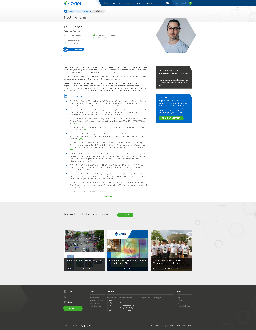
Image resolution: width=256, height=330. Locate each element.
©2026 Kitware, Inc (71, 326)
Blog (178, 298)
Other (109, 310)
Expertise (128, 3)
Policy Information (168, 326)
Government (111, 298)
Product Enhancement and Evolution (129, 310)
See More (125, 215)
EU (170, 3)
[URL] (122, 106)
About (106, 3)
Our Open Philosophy (97, 300)
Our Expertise (94, 298)
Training (122, 303)
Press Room (181, 300)
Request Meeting (171, 118)
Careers (149, 3)
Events (179, 303)
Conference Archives (184, 326)
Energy (110, 305)
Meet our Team (95, 303)
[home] (65, 11)
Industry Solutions (125, 298)
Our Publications (95, 306)
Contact (160, 3)
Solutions (116, 3)
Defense (110, 300)
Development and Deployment (128, 308)
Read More (105, 197)
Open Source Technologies (151, 298)
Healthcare (111, 308)
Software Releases (183, 306)
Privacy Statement (153, 326)
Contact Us (73, 308)
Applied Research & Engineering (128, 305)
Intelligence (111, 303)
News (139, 3)
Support (122, 300)
